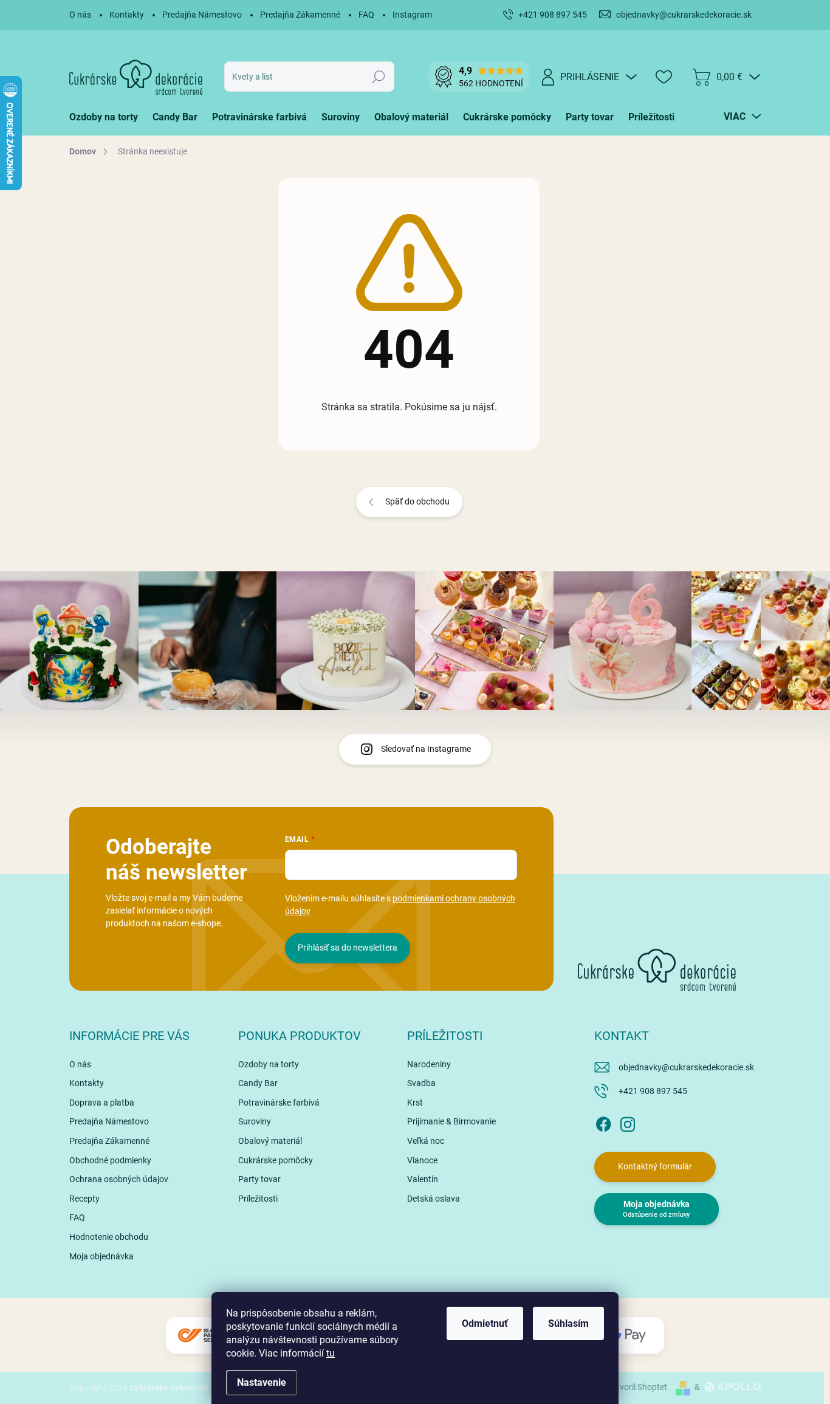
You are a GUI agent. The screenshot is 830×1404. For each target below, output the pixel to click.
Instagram (412, 14)
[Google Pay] (627, 1335)
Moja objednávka (101, 1256)
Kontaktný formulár (655, 1166)
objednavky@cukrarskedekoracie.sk (686, 1067)
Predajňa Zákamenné (300, 14)
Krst (415, 1102)
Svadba (421, 1083)
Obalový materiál (270, 1141)
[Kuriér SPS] (202, 1335)
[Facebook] (603, 1122)
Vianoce (422, 1160)
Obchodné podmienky (110, 1160)
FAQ (366, 14)
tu (330, 1353)
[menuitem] (107, 117)
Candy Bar (258, 1083)
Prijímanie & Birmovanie (451, 1121)
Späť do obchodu (417, 501)
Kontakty (126, 14)
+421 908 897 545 (653, 1091)
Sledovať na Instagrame (426, 749)
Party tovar (259, 1179)
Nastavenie (261, 1382)
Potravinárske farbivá (279, 1102)
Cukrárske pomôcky (275, 1160)
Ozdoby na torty (268, 1064)
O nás (80, 14)
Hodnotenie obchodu (108, 1237)
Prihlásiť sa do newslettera (347, 947)
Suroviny (254, 1121)
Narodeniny (429, 1064)
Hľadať (379, 76)
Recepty (84, 1198)
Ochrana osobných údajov (118, 1179)
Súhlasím (568, 1323)
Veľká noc (425, 1141)
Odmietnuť (485, 1323)
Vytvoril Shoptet (637, 1387)
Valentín (422, 1179)
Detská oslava (433, 1198)
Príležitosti (258, 1198)
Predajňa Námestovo (202, 14)
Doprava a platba (101, 1102)
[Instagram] (628, 1122)
